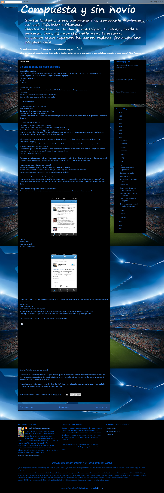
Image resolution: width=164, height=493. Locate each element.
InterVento (109, 434)
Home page (64, 407)
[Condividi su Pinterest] (80, 394)
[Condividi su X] (75, 394)
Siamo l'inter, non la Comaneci (126, 92)
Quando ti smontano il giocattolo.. (127, 169)
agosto (123, 154)
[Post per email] (66, 395)
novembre (124, 144)
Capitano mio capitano (127, 173)
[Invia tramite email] (71, 394)
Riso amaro (124, 185)
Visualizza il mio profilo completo (29, 456)
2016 (120, 127)
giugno (123, 158)
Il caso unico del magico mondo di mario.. (128, 189)
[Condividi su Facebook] (78, 394)
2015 (120, 130)
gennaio (124, 217)
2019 (120, 116)
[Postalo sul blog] (73, 394)
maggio (123, 161)
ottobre (123, 147)
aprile (123, 165)
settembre (124, 151)
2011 (120, 225)
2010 (120, 229)
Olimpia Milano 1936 (113, 431)
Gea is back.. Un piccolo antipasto (128, 200)
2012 (120, 222)
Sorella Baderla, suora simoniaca (39, 428)
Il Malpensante (111, 428)
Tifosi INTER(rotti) (126, 176)
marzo (123, 210)
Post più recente (26, 407)
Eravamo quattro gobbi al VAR (126, 80)
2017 (120, 123)
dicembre (124, 140)
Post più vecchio (101, 407)
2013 (120, 137)
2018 (120, 120)
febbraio (124, 214)
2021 (120, 113)
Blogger (100, 488)
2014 (120, 134)
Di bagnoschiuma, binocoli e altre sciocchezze (129, 205)
